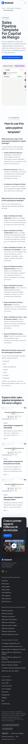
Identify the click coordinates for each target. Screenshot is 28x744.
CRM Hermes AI (6, 601)
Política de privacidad (17, 733)
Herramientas (6, 703)
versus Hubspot (6, 689)
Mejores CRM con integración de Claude (13, 649)
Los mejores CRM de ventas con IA (12, 646)
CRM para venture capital (9, 625)
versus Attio (5, 683)
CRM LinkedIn (6, 589)
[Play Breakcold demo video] (14, 546)
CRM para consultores (8, 616)
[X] (6, 571)
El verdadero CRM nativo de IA (11, 643)
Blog (3, 701)
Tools (3, 8)
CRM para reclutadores (8, 622)
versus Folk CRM (7, 686)
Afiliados (4, 698)
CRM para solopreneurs (9, 631)
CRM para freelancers (8, 628)
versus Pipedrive (6, 680)
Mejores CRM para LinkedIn (10, 665)
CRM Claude (5, 584)
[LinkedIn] (3, 571)
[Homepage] (7, 3)
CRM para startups (7, 613)
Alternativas (5, 692)
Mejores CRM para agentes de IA (11, 662)
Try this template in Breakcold (11, 57)
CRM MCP (5, 581)
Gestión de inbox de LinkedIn (10, 671)
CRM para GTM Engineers (9, 619)
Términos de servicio (8, 736)
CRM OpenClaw (6, 598)
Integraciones (6, 695)
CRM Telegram (6, 595)
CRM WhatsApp (6, 592)
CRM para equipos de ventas (10, 634)
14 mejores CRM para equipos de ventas (13, 668)
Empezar (7, 535)
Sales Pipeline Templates (14, 8)
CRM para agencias (7, 610)
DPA (17, 736)
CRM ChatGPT (6, 586)
